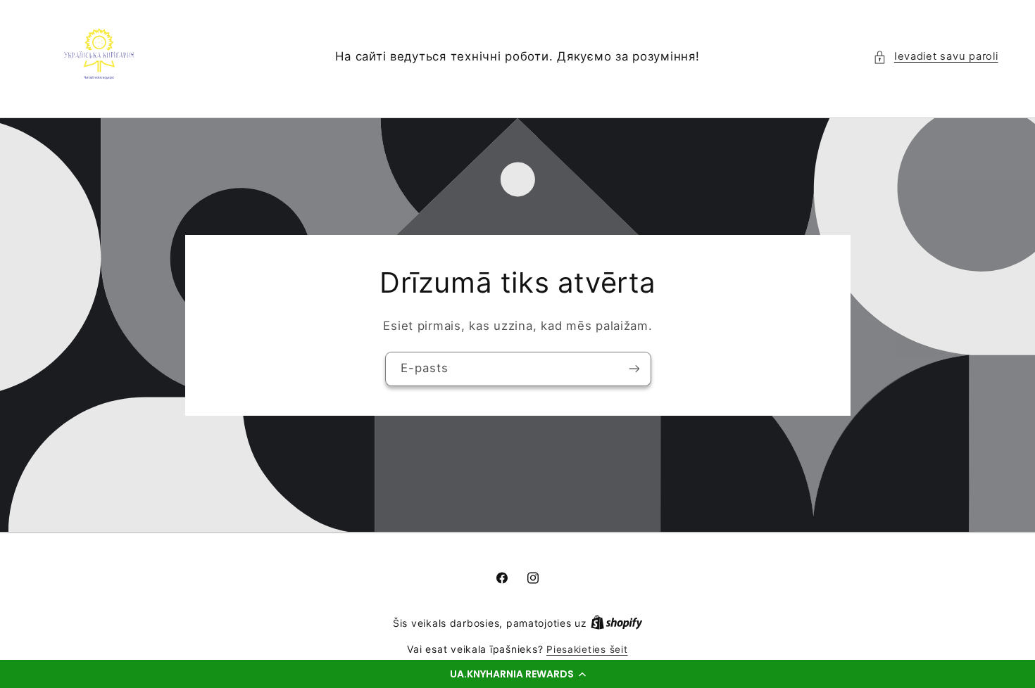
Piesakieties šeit (587, 649)
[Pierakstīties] (633, 369)
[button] (517, 674)
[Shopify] (617, 623)
